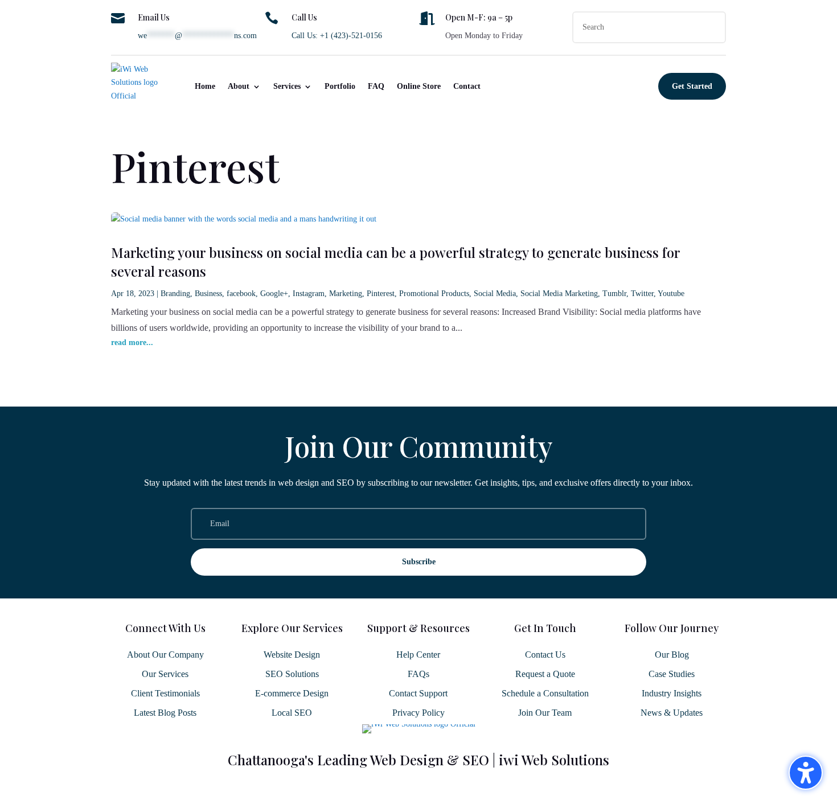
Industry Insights (671, 693)
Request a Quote (545, 674)
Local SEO (292, 712)
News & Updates (672, 712)
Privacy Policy (418, 712)
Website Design (292, 654)
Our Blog (672, 654)
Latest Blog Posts (165, 712)
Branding (175, 293)
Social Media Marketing (559, 293)
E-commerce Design (292, 693)
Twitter (642, 293)
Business (208, 293)
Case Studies (672, 674)
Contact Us (545, 654)
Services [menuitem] (287, 86)
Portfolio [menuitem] (340, 86)
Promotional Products (434, 293)
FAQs (418, 674)
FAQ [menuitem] (376, 86)
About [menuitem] (238, 86)
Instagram (309, 293)
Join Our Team (545, 712)
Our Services (165, 674)
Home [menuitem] (205, 86)
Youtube (671, 293)
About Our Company (165, 654)
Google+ (274, 293)
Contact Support (418, 693)
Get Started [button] (692, 86)
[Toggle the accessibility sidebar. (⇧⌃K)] (806, 773)
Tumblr (614, 293)
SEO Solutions (292, 674)
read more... (132, 342)
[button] (418, 562)
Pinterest (381, 293)
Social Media (495, 293)
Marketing (345, 293)
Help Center (418, 654)
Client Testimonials (165, 693)
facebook (241, 293)
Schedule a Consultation (545, 693)
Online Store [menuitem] (419, 86)
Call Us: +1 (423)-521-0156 (337, 35)
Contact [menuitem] (467, 86)
